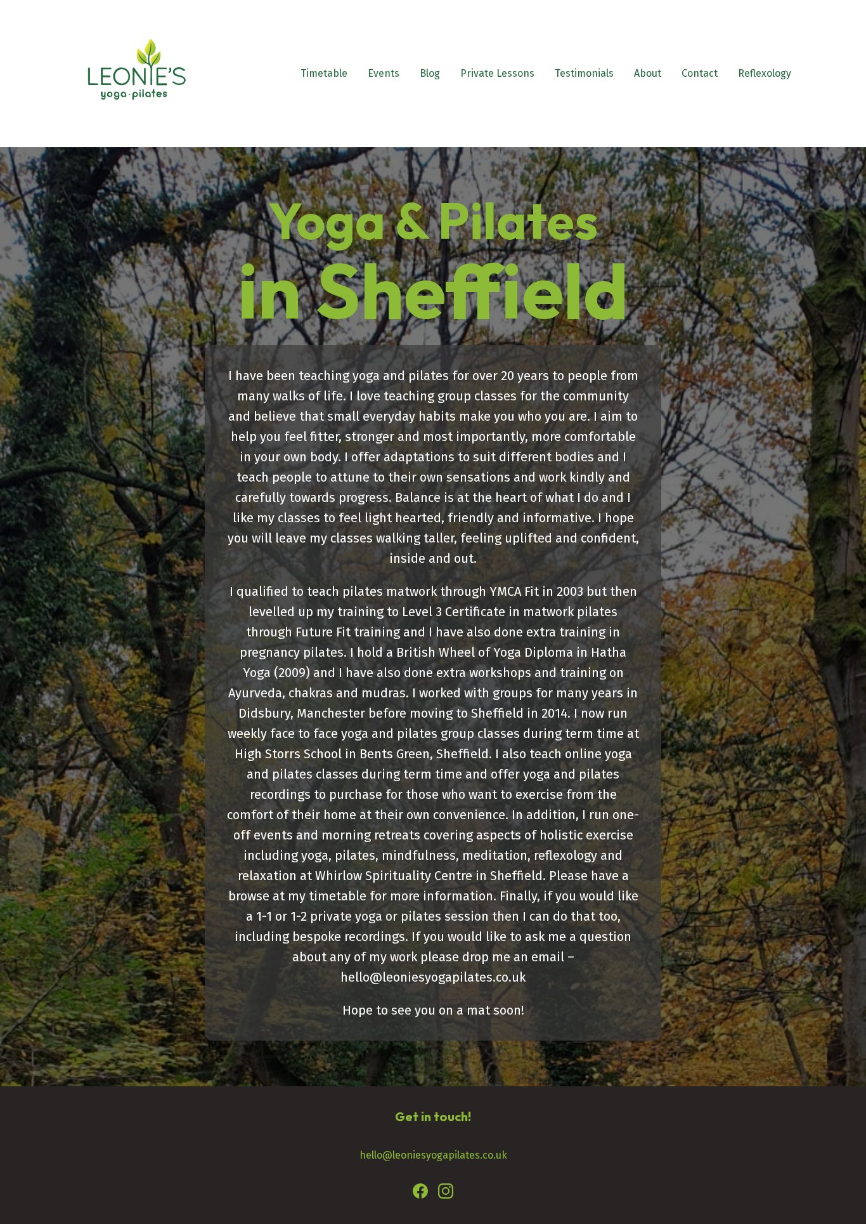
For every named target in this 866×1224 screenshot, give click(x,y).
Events (383, 73)
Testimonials (584, 73)
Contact (700, 73)
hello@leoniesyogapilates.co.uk (433, 1155)
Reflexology (764, 73)
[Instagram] (445, 1193)
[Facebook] (420, 1193)
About (647, 73)
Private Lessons (497, 73)
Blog (430, 73)
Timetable (324, 73)
